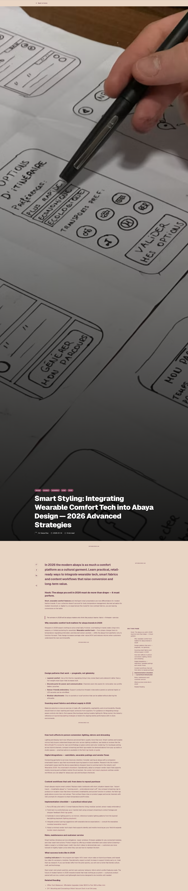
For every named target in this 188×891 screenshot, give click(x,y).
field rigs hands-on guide (91, 750)
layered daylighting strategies (65, 716)
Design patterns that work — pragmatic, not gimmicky (143, 646)
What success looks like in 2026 (142, 683)
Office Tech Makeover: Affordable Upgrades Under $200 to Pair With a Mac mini (76, 885)
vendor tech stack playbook (97, 770)
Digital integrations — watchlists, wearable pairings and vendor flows (143, 663)
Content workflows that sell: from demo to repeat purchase (144, 669)
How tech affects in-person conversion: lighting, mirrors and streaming (143, 657)
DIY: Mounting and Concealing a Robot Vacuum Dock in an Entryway (72, 888)
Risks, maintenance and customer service (141, 678)
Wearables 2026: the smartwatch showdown (61, 768)
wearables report (60, 824)
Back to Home (42, 3)
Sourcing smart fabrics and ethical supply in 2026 (142, 651)
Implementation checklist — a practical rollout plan (143, 674)
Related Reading (139, 687)
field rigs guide (66, 813)
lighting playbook (69, 818)
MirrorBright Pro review (53, 745)
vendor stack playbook (55, 830)
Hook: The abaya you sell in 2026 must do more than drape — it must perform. (142, 634)
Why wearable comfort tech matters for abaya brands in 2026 (143, 641)
